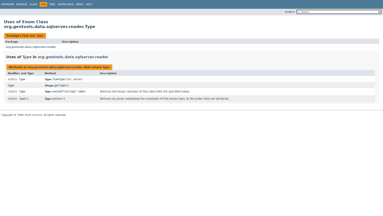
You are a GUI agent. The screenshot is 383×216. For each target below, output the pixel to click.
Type (40, 35)
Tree (52, 4)
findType (58, 79)
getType (60, 85)
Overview (7, 4)
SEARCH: (290, 12)
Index (80, 4)
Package (21, 4)
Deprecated (66, 4)
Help (89, 4)
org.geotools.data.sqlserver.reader (31, 46)
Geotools (37, 115)
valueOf (57, 91)
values (57, 98)
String (70, 91)
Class (34, 4)
